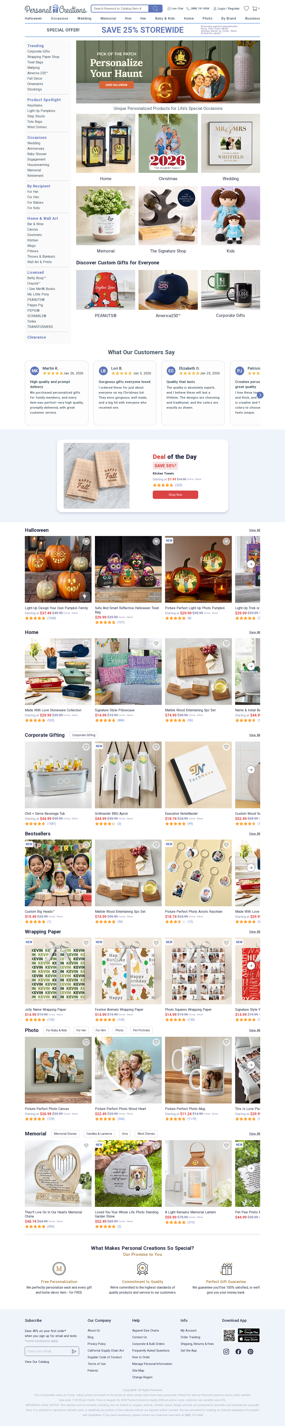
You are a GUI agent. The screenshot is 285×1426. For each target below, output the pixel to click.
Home (189, 18)
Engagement (36, 159)
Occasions (59, 18)
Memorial (108, 18)
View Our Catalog (37, 1362)
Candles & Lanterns (99, 1133)
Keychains (34, 105)
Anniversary (35, 149)
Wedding (84, 18)
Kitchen (32, 240)
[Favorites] (246, 8)
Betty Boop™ (36, 278)
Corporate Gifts (38, 51)
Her (143, 18)
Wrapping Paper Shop (43, 57)
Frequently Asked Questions (151, 1350)
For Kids (33, 208)
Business (252, 18)
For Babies (35, 203)
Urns (125, 1133)
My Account (189, 1330)
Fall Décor (34, 78)
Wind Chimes (37, 127)
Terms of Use (97, 1364)
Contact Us (139, 1337)
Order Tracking (190, 1337)
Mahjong (33, 68)
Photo (207, 18)
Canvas (32, 229)
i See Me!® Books (41, 289)
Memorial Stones (65, 1133)
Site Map (138, 1370)
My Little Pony (38, 294)
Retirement (35, 176)
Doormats (34, 235)
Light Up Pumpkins (41, 111)
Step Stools (36, 116)
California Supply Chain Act (106, 1350)
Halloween (33, 18)
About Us (94, 1330)
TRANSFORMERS (40, 327)
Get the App (189, 1350)
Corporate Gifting (83, 735)
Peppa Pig (35, 305)
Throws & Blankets (41, 257)
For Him (33, 197)
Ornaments (35, 84)
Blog (90, 1337)
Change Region (142, 1377)
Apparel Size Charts (145, 1330)
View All (254, 530)
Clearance (36, 337)
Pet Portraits (141, 1030)
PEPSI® (33, 311)
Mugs (31, 246)
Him (128, 18)
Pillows (32, 251)
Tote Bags (34, 122)
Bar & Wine (35, 224)
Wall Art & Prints (39, 262)
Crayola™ (33, 283)
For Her (32, 192)
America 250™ (37, 73)
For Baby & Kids (56, 1030)
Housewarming (38, 165)
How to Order (141, 1357)
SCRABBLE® (36, 316)
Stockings (34, 89)
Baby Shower (37, 154)
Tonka (31, 321)
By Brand (228, 18)
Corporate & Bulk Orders (148, 1344)
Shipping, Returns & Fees (197, 1344)
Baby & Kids (165, 18)
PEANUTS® (36, 300)
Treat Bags (35, 62)
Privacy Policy (97, 1344)
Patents (93, 1370)
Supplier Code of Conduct (105, 1357)
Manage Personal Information (152, 1364)
